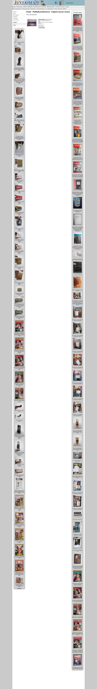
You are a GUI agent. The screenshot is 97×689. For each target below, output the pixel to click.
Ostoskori (15, 16)
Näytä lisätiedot (41, 25)
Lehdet (25, 6)
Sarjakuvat (19, 6)
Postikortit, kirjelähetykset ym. (39, 9)
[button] (41, 27)
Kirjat (14, 6)
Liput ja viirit (65, 6)
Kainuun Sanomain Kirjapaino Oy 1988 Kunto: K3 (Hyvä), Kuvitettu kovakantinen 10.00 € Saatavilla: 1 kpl (45, 21)
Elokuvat (60, 9)
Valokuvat (58, 6)
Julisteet (44, 6)
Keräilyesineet (51, 6)
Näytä (19, 53)
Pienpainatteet (37, 6)
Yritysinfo (15, 18)
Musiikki (30, 6)
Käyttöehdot (16, 15)
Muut (64, 9)
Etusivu (14, 11)
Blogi (14, 13)
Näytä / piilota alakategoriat (31, 14)
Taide (55, 9)
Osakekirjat (50, 9)
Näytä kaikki (19, 588)
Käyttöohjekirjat (17, 9)
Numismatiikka (26, 9)
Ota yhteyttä (16, 20)
